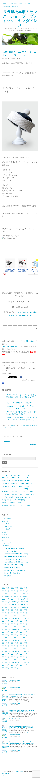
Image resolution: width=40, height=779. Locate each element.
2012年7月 (23, 654)
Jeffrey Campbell (17, 480)
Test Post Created (14, 680)
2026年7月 (14, 588)
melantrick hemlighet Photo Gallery (15, 556)
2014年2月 (14, 637)
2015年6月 (5, 624)
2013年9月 (5, 643)
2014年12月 (6, 629)
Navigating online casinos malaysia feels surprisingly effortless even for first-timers (21, 726)
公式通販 (22, 425)
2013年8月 (14, 643)
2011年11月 (16, 662)
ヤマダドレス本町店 (8, 503)
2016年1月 (23, 615)
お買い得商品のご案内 (27, 494)
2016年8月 (14, 610)
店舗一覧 (30, 3)
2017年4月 (24, 604)
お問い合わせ (22, 3)
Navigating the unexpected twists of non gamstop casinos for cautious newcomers (21, 742)
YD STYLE (5, 491)
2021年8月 (5, 593)
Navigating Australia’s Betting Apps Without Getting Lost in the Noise (22, 695)
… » (20, 682)
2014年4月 (23, 635)
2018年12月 (6, 602)
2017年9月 (15, 604)
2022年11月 (24, 591)
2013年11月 (16, 640)
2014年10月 (25, 629)
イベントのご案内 (27, 491)
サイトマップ (6, 543)
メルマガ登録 (6, 7)
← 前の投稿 (6, 441)
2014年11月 (16, 629)
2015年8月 (14, 621)
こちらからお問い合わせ (25, 341)
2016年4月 (23, 613)
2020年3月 (5, 599)
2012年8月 (14, 654)
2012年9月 (5, 654)
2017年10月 (6, 604)
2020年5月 (14, 596)
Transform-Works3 (9, 346)
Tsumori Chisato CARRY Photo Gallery (16, 554)
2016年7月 (23, 610)
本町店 (6, 523)
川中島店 (7, 529)
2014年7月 (23, 632)
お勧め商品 (5, 494)
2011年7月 (23, 665)
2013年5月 (14, 646)
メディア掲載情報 (19, 500)
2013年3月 (5, 648)
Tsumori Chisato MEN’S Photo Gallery (16, 562)
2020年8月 (5, 596)
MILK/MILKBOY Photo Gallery (13, 565)
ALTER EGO (5, 475)
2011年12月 (6, 662)
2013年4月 (23, 646)
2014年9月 (5, 632)
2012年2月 (14, 659)
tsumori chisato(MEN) (21, 489)
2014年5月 (14, 635)
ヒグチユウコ (6, 500)
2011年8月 (14, 665)
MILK (22, 483)
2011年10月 (25, 662)
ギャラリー (8, 526)
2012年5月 (14, 657)
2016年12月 (15, 607)
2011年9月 (5, 665)
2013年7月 (23, 643)
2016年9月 (5, 610)
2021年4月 (14, 593)
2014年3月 (5, 637)
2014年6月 (5, 635)
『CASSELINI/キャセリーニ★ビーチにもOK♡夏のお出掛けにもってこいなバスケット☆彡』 (22, 397)
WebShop (15, 6)
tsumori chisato (7, 489)
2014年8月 (14, 632)
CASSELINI (5, 478)
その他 (4, 497)
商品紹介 (12, 425)
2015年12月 (6, 618)
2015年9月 (5, 621)
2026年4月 (23, 588)
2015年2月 (14, 626)
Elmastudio (5, 773)
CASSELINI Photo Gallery (12, 567)
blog (4, 3)
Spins (13, 486)
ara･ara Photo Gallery (11, 551)
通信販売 (34, 425)
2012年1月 (23, 659)
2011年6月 (5, 668)
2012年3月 (5, 659)
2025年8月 (14, 591)
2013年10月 (25, 640)
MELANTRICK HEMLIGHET (10, 483)
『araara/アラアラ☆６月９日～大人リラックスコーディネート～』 (21, 407)
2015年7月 (23, 621)
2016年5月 (14, 613)
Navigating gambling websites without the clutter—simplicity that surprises (21, 711)
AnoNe (13, 475)
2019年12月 (15, 599)
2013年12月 (6, 640)
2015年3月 (5, 626)
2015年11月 (16, 618)
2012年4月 (23, 657)
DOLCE (13, 478)
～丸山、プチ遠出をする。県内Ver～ (19, 403)
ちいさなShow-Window (22, 497)
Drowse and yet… (23, 478)
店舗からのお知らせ (8, 505)
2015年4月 (23, 624)
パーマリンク (7, 427)
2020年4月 (23, 596)
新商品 (29, 505)
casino (27, 475)
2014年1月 (23, 637)
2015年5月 (14, 624)
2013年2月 (14, 648)
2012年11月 (16, 651)
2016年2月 (14, 615)
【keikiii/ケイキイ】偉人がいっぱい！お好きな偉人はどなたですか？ (21, 413)
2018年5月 (15, 602)
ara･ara (20, 475)
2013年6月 (5, 646)
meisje (27, 480)
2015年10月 (25, 618)
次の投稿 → (34, 445)
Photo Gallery (12, 3)
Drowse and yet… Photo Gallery (14, 570)
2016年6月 (5, 613)
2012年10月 (25, 651)
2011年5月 (14, 668)
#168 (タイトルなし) (8, 537)
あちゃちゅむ (14, 491)
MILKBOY (29, 483)
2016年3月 (5, 615)
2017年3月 (5, 607)
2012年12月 (6, 651)
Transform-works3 (23, 486)
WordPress (19, 771)
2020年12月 (24, 593)
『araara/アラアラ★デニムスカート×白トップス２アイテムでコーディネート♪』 (21, 419)
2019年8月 (24, 599)
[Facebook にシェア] (21, 377)
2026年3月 (5, 591)
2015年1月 (23, 626)
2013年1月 (23, 648)
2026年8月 (5, 588)
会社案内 (5, 532)
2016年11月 (25, 607)
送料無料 (28, 425)
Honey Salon (6, 480)
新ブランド (21, 505)
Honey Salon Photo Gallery (12, 573)
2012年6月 (5, 657)
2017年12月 (25, 602)
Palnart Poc (5, 486)
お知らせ (14, 494)
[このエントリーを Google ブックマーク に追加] (3, 383)
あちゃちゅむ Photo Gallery (13, 559)
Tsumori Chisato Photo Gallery (14, 548)
